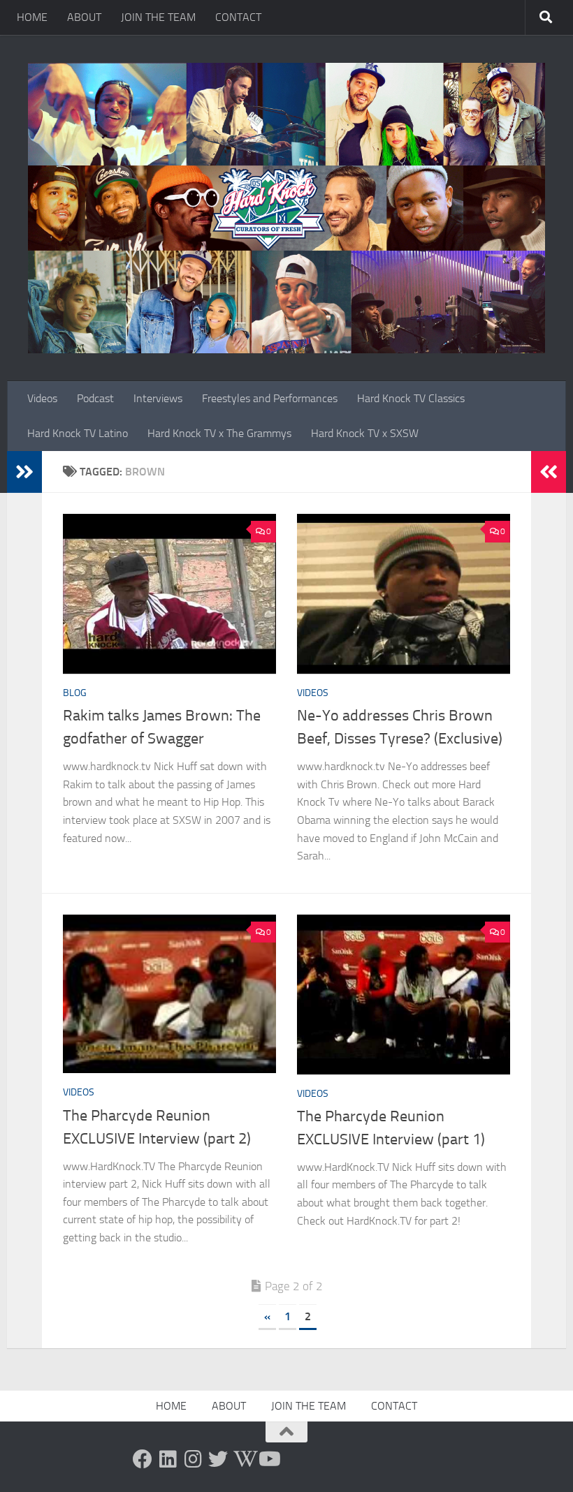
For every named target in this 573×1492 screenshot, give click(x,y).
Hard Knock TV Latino (77, 433)
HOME (32, 17)
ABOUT (84, 17)
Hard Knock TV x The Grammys (219, 433)
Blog (75, 693)
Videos (42, 398)
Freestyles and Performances (270, 398)
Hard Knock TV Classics (411, 398)
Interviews (157, 398)
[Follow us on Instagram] (193, 1459)
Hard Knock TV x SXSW (365, 433)
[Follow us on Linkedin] (167, 1459)
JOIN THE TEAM (158, 17)
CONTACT (238, 17)
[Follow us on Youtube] (268, 1459)
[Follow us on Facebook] (142, 1459)
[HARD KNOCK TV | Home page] (286, 208)
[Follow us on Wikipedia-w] (243, 1459)
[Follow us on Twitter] (218, 1459)
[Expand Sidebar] (24, 472)
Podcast (95, 398)
